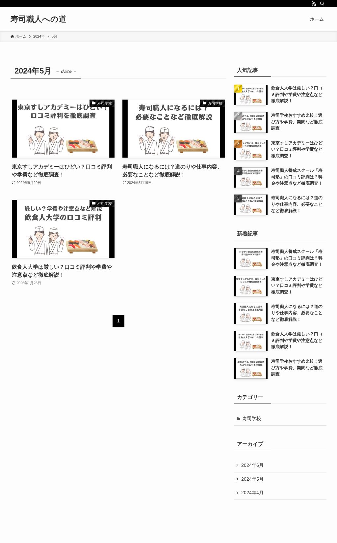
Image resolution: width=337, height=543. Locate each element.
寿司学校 (252, 418)
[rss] (313, 3)
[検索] (322, 3)
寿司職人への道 (38, 19)
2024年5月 (252, 479)
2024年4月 (252, 492)
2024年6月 (252, 465)
